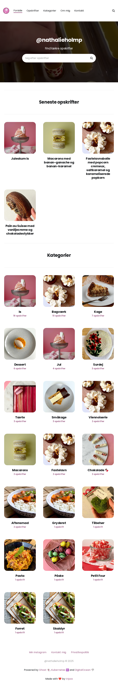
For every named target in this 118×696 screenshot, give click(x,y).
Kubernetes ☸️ (60, 670)
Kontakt (79, 10)
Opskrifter (33, 10)
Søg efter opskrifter (37, 58)
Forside (18, 10)
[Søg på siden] (113, 10)
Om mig (65, 10)
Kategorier (49, 10)
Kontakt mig (58, 652)
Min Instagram (37, 652)
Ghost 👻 (44, 670)
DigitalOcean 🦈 (84, 670)
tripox (69, 679)
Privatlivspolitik (80, 652)
